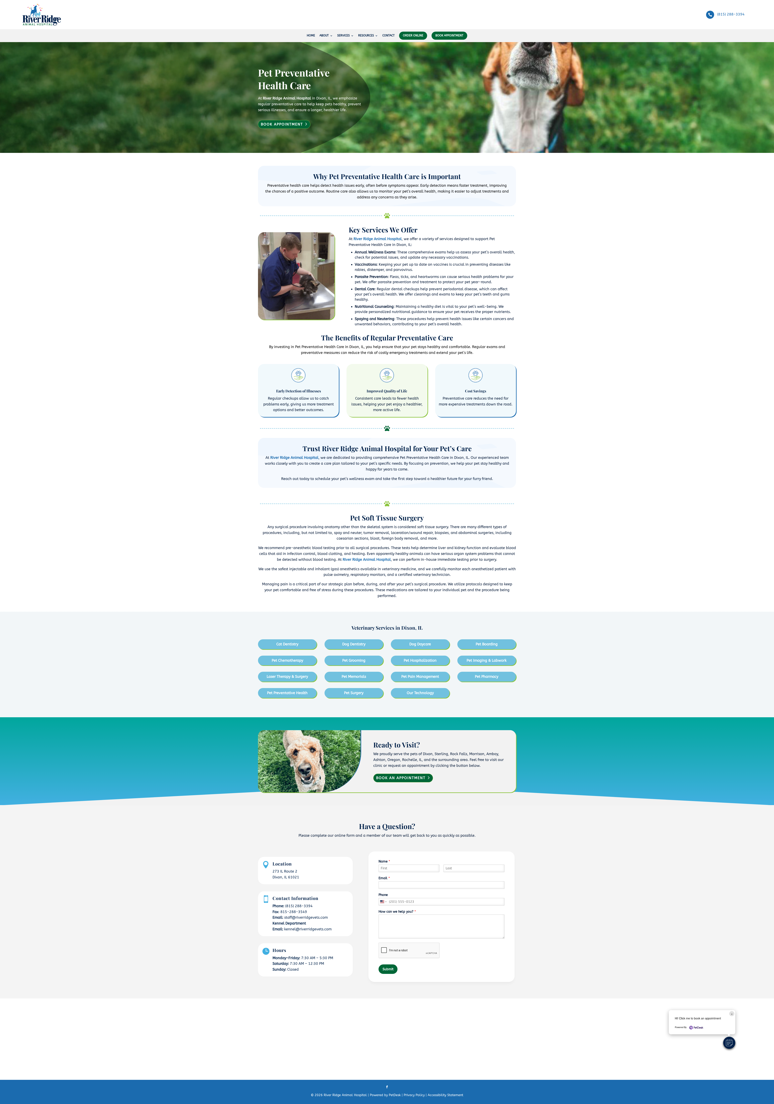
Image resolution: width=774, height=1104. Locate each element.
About (324, 35)
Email (384, 878)
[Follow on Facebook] (387, 1087)
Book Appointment (449, 35)
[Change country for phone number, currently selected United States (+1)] (383, 902)
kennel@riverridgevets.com (308, 929)
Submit (388, 969)
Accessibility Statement (445, 1095)
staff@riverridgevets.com (306, 917)
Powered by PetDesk (385, 1095)
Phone (383, 895)
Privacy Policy (414, 1095)
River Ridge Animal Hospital (287, 98)
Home (311, 35)
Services (343, 35)
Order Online (413, 35)
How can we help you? (397, 911)
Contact (388, 35)
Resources (366, 35)
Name (384, 861)
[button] (729, 1043)
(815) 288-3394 (731, 14)
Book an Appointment (400, 778)
